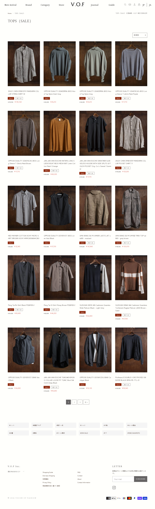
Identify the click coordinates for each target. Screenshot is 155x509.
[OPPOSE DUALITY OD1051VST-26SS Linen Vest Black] (60, 208)
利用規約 (45, 479)
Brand (29, 5)
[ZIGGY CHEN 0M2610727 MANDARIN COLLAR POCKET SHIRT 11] (131, 133)
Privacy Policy (47, 482)
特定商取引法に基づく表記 (51, 486)
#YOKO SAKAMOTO (134, 433)
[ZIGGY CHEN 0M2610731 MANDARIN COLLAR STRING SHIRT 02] (24, 63)
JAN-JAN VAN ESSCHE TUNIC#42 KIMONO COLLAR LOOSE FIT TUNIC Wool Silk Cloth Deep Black (59, 380)
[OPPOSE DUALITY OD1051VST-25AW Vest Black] (24, 350)
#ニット (11, 425)
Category (45, 5)
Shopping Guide (48, 472)
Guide (112, 5)
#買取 (35, 433)
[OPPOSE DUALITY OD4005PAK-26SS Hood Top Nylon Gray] (95, 63)
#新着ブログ (37, 425)
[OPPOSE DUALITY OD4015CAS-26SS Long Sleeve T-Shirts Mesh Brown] (24, 133)
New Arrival (10, 5)
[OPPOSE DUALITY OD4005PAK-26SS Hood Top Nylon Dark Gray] (60, 63)
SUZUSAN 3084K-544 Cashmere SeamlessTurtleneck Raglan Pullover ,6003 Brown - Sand (131, 308)
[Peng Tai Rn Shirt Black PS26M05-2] (24, 277)
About (79, 479)
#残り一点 (60, 425)
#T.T (105, 433)
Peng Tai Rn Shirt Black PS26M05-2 (21, 305)
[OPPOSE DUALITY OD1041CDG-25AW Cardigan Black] (95, 350)
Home (10, 13)
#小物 (106, 425)
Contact (80, 476)
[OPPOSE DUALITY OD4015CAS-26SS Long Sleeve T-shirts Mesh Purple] (131, 63)
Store (61, 5)
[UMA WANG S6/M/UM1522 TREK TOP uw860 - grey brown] (131, 208)
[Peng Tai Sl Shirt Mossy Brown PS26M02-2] (60, 277)
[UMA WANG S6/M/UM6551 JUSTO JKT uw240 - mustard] (95, 208)
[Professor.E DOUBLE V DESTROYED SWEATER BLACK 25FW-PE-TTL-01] (131, 350)
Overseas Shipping (49, 476)
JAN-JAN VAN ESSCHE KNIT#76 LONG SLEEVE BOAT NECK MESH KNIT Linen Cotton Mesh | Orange (59, 163)
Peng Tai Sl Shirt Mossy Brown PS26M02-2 (59, 305)
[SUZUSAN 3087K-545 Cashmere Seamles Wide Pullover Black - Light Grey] (95, 277)
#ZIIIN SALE (84, 433)
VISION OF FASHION (26, 498)
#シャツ (82, 425)
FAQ (79, 472)
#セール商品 (132, 425)
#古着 (11, 433)
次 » (86, 402)
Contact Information (84, 482)
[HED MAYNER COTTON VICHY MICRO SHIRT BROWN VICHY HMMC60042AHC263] (24, 208)
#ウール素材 (61, 433)
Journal (94, 5)
